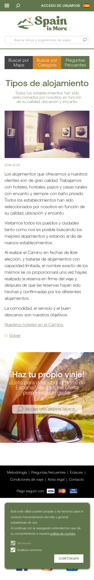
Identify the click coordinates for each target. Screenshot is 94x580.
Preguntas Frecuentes (75, 62)
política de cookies (62, 533)
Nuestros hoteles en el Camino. (34, 324)
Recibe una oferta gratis (50, 409)
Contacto (76, 479)
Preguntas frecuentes (48, 472)
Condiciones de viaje (26, 479)
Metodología (17, 472)
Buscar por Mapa (18, 62)
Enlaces (76, 472)
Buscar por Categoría (47, 62)
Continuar (69, 558)
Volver (15, 335)
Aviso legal (56, 479)
